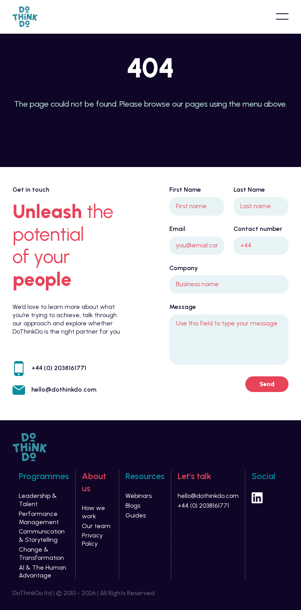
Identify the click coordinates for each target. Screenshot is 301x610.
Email (177, 228)
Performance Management (39, 518)
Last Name (249, 189)
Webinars (138, 495)
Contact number (258, 228)
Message (182, 306)
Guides (135, 515)
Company (183, 268)
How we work (93, 512)
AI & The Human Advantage (42, 571)
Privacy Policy (92, 539)
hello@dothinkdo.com (63, 389)
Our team (96, 526)
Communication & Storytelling (42, 535)
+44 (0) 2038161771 (58, 368)
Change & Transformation (41, 553)
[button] (282, 16)
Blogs (132, 505)
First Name (185, 189)
